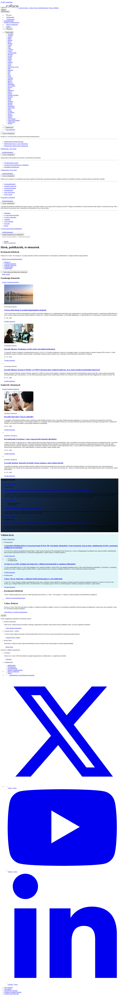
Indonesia (10, 70)
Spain (9, 109)
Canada (10, 45)
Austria (10, 37)
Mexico (10, 81)
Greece (10, 64)
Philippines (11, 90)
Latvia (9, 76)
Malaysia (10, 79)
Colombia (10, 49)
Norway (10, 87)
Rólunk (10, 673)
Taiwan (10, 114)
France (9, 60)
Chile (9, 46)
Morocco (10, 82)
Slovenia (10, 104)
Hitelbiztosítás (11, 665)
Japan (9, 75)
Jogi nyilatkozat (8, 987)
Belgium (10, 40)
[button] (8, 15)
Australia (10, 35)
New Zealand (11, 86)
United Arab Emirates (14, 120)
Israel (9, 71)
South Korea (11, 108)
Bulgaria (10, 43)
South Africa (11, 106)
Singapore (10, 101)
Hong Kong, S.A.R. (13, 67)
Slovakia (10, 103)
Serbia (9, 100)
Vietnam (10, 123)
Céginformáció (12, 667)
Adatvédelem (7, 989)
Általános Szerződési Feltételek (12, 992)
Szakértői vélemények (10, 265)
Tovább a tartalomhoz (7, 2)
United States (11, 122)
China (9, 48)
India (9, 68)
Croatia (10, 51)
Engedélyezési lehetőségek (11, 994)
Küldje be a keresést (24, 236)
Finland (10, 59)
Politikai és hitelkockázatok (15, 670)
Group (9, 65)
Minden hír (7, 262)
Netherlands (11, 84)
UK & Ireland (11, 119)
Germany (10, 62)
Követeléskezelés (12, 668)
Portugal (10, 93)
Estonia (10, 57)
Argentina (10, 34)
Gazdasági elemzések (10, 263)
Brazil (9, 42)
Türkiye (10, 117)
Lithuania (10, 78)
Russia (9, 98)
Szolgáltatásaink (8, 267)
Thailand (10, 115)
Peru (9, 89)
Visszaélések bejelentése (11, 990)
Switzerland (11, 112)
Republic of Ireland (13, 95)
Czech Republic (12, 53)
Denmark (10, 54)
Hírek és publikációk (13, 671)
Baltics (9, 38)
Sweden (10, 111)
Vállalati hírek (8, 268)
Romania (10, 97)
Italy (9, 73)
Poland (9, 92)
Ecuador (10, 56)
